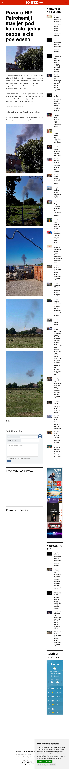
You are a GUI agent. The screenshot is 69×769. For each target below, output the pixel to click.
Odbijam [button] (49, 761)
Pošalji (9, 460)
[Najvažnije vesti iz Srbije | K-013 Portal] (34, 2)
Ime (11, 437)
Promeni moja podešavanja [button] (46, 764)
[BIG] (54, 478)
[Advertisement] (24, 490)
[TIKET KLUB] (54, 500)
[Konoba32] (54, 526)
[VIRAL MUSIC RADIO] (54, 533)
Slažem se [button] (41, 761)
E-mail (14, 440)
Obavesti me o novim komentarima (19, 458)
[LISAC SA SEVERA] (54, 512)
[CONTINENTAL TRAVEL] (54, 492)
